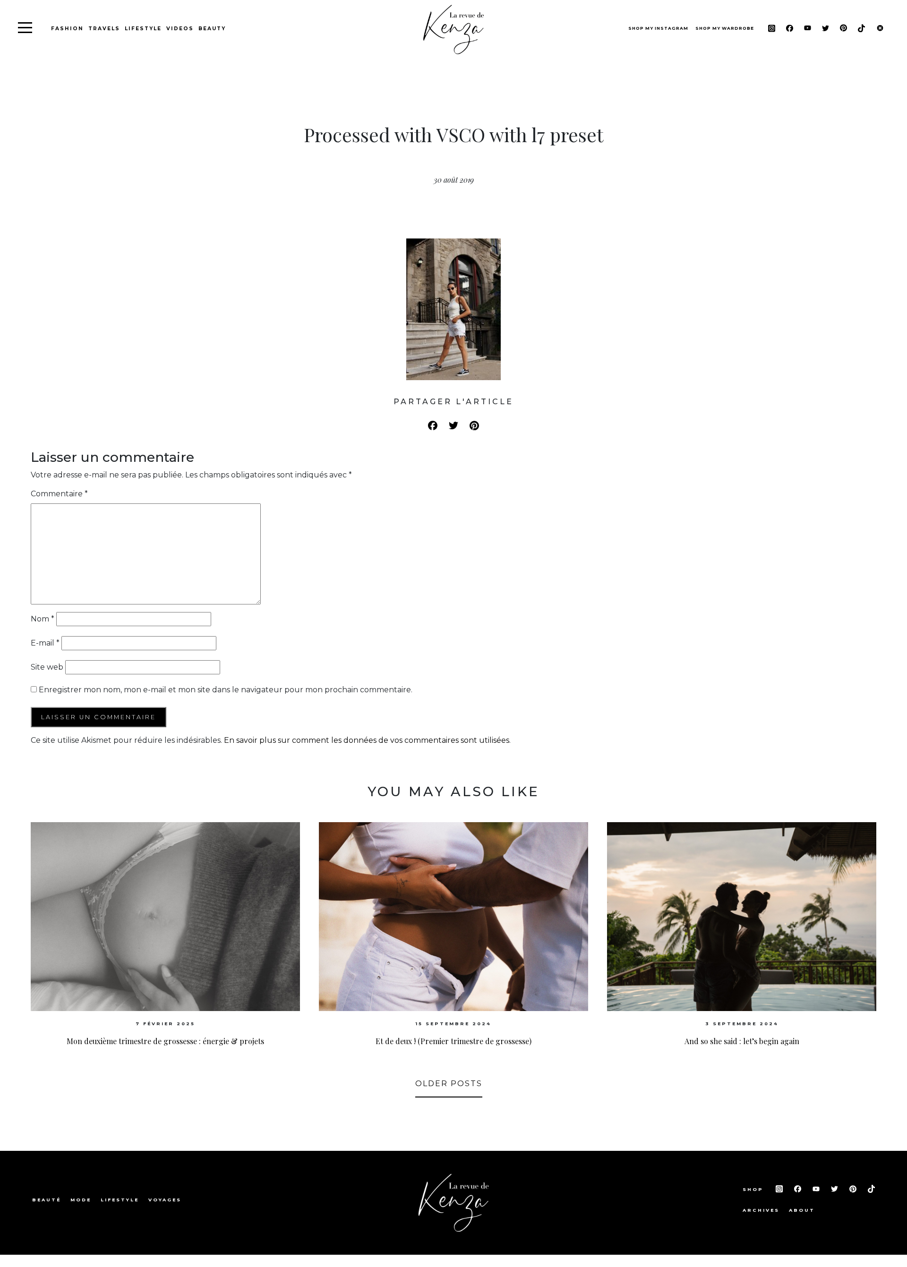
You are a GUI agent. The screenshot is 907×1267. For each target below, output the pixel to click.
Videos (180, 29)
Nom (42, 618)
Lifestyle (143, 29)
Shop (754, 1189)
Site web (47, 667)
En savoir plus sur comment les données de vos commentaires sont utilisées (366, 740)
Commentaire (59, 493)
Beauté (46, 1199)
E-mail (45, 642)
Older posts (448, 1083)
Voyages (164, 1199)
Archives (761, 1210)
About (802, 1210)
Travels (104, 29)
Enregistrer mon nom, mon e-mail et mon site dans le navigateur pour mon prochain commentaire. (225, 689)
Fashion (67, 29)
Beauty (212, 29)
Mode (80, 1199)
